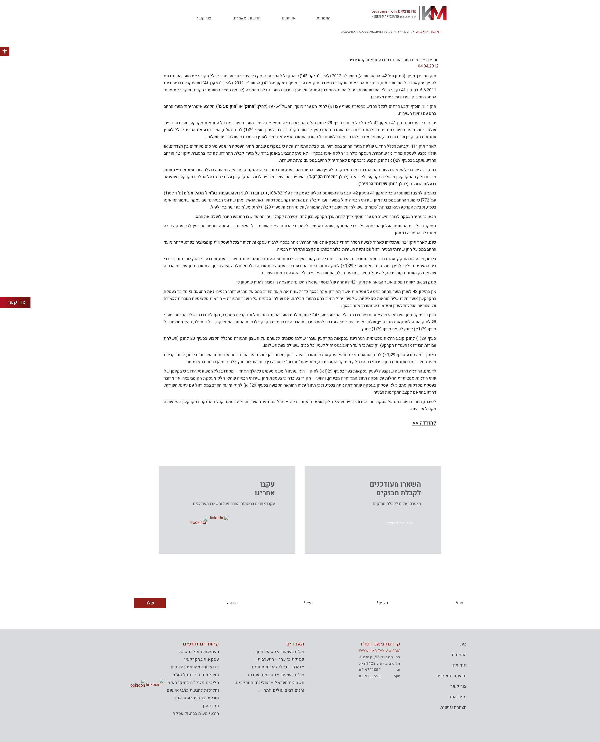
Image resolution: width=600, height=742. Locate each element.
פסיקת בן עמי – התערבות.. (279, 659)
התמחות (323, 18)
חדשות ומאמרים (246, 18)
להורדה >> (424, 423)
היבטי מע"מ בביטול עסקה (196, 713)
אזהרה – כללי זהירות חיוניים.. (277, 667)
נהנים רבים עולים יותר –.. (281, 690)
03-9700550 (370, 669)
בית (463, 644)
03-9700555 (370, 676)
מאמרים (421, 31)
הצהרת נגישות (453, 707)
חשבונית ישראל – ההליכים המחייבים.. (269, 682)
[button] (400, 523)
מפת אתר (458, 697)
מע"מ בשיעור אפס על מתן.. (279, 652)
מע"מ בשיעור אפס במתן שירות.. (275, 675)
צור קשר (203, 18)
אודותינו (289, 18)
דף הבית (435, 31)
